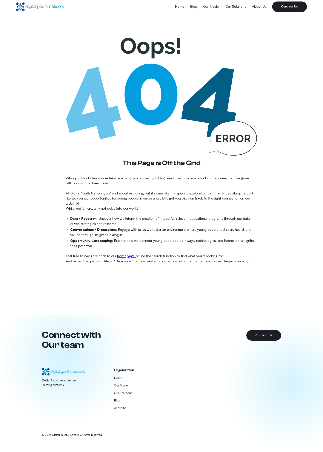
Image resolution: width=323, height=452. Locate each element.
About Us (259, 6)
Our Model (211, 6)
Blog (193, 6)
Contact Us (289, 6)
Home (179, 6)
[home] (40, 6)
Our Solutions (235, 6)
